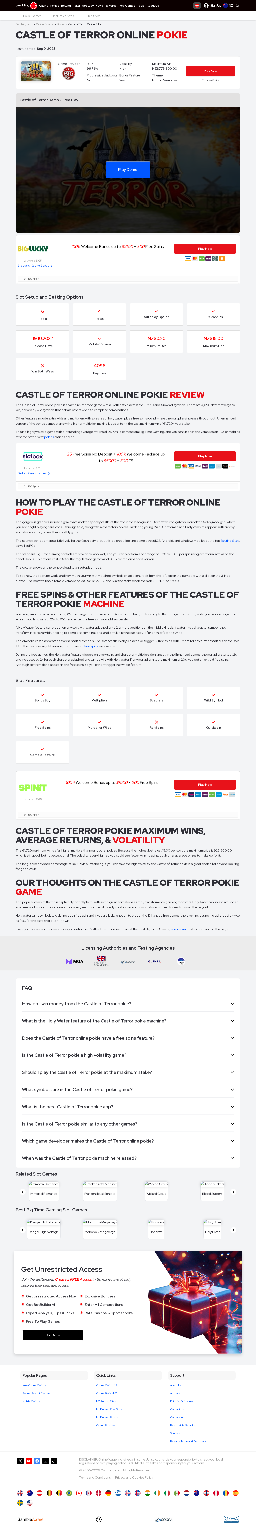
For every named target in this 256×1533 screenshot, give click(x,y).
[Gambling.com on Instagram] (45, 1472)
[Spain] (236, 1493)
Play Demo (127, 169)
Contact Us (177, 1409)
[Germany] (108, 1493)
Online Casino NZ (106, 1385)
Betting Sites (230, 541)
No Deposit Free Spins (109, 1409)
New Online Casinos (34, 1385)
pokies (49, 437)
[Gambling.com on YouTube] (29, 1472)
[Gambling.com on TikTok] (54, 1472)
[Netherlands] (187, 1493)
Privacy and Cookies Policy (134, 1477)
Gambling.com (24, 24)
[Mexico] (177, 1493)
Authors (175, 1393)
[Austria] (40, 1493)
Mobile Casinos (31, 1401)
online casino (180, 929)
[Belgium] (49, 1493)
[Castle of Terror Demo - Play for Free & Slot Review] (20, 1493)
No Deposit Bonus (107, 1417)
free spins (91, 646)
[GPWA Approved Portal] (231, 1519)
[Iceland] (128, 1493)
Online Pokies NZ (106, 1393)
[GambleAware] (30, 1519)
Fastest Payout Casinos (36, 1393)
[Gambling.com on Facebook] (37, 1472)
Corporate (176, 1417)
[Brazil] (69, 1493)
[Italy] (167, 1493)
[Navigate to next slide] (233, 1192)
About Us (175, 1385)
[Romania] (226, 1493)
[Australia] (30, 1493)
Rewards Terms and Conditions (188, 1441)
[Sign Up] (197, 5)
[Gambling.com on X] (20, 1472)
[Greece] (118, 1493)
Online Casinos (44, 24)
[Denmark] (98, 1493)
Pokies (60, 24)
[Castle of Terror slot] (20, 1503)
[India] (147, 1493)
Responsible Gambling (183, 1425)
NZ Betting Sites (106, 1401)
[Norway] (206, 1493)
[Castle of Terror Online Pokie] (196, 1493)
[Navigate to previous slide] (23, 1192)
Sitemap (175, 1433)
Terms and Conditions (95, 1477)
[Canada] (89, 1493)
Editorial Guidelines (181, 1401)
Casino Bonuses (105, 1425)
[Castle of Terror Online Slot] (79, 1493)
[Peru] (216, 1493)
